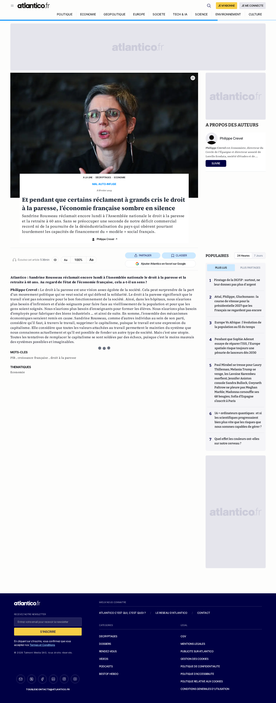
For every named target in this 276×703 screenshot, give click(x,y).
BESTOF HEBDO (108, 673)
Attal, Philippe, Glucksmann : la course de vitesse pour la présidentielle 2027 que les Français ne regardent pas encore (238, 303)
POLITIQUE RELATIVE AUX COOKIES (202, 681)
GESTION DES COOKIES (194, 658)
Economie (119, 177)
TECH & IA (180, 14)
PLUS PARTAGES (250, 267)
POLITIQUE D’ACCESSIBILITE (197, 673)
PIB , (14, 358)
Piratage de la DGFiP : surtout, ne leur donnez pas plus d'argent (237, 282)
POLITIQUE (64, 14)
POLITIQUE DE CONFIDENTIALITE (200, 666)
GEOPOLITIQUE (114, 14)
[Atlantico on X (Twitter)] (31, 679)
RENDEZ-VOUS (108, 651)
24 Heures (243, 255)
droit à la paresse (63, 358)
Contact (203, 612)
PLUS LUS (221, 267)
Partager (145, 255)
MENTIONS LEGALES (193, 643)
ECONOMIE (88, 14)
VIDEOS (103, 658)
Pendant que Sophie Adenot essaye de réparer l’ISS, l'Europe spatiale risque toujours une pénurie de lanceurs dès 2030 (237, 345)
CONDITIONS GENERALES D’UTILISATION (205, 688)
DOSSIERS (105, 643)
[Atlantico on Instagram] (64, 679)
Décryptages (103, 177)
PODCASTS (106, 666)
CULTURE (255, 14)
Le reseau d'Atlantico (171, 612)
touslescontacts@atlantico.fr (48, 689)
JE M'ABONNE (226, 5)
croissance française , (34, 358)
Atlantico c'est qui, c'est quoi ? (122, 612)
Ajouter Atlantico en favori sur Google (163, 263)
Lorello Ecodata (216, 156)
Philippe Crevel (105, 239)
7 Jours (258, 255)
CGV (183, 636)
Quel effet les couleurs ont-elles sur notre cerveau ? (236, 441)
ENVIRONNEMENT (228, 14)
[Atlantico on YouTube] (75, 679)
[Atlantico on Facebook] (42, 679)
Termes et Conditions (42, 644)
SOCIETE (159, 14)
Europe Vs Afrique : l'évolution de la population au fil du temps (238, 325)
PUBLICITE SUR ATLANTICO (197, 651)
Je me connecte (252, 5)
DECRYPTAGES (108, 636)
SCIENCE (201, 14)
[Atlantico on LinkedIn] (53, 679)
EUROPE (139, 14)
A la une (88, 177)
